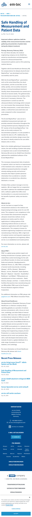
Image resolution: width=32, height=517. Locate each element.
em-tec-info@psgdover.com (17, 423)
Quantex (8, 456)
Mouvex (12, 453)
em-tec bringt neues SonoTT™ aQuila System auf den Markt (13, 363)
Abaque (5, 446)
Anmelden (17, 437)
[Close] (30, 497)
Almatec (20, 446)
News (8, 13)
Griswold (19, 449)
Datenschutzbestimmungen (16, 488)
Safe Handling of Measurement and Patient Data (13, 371)
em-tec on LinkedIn (18, 427)
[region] (16, 506)
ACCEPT (16, 513)
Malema (5, 453)
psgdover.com (5, 297)
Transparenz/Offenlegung (16, 485)
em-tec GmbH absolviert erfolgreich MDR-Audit (15, 379)
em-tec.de (4, 246)
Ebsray (5, 449)
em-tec (12, 449)
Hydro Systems (27, 450)
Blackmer (27, 446)
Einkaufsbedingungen (16, 462)
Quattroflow (16, 456)
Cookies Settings (16, 508)
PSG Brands (16, 443)
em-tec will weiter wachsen (11, 393)
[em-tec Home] (17, 4)
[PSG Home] (4, 4)
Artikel (24, 15)
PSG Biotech (27, 453)
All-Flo (12, 446)
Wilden (23, 456)
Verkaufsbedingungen (16, 465)
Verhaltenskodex (16, 492)
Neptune (19, 453)
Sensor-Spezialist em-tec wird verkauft (14, 387)
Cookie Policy (9, 505)
